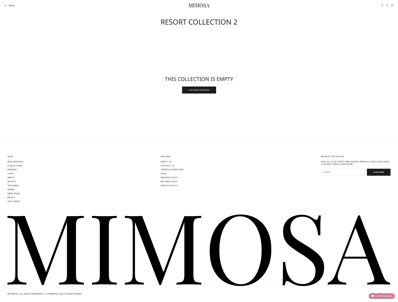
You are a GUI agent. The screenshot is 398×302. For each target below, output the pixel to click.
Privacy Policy (169, 185)
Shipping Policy (169, 177)
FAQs (163, 173)
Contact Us (167, 166)
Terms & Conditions (172, 169)
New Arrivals (15, 161)
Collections (14, 166)
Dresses (12, 169)
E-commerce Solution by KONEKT (63, 294)
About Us (166, 161)
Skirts (11, 177)
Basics (11, 197)
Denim (10, 189)
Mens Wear (13, 193)
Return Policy (169, 181)
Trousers (13, 185)
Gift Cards (13, 201)
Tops (10, 173)
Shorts (11, 181)
